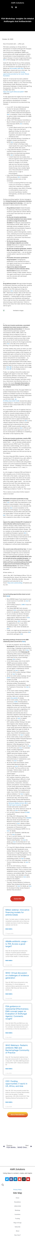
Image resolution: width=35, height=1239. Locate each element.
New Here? (17, 1235)
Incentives (17, 1214)
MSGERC (28, 818)
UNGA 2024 (17, 1206)
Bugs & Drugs (17, 1222)
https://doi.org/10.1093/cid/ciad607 (13, 91)
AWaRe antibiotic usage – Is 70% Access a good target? (16, 943)
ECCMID (27, 812)
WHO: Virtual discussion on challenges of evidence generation (17, 975)
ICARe (16, 701)
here (8, 596)
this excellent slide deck (17, 68)
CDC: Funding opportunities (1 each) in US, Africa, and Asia (16, 1083)
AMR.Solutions (17, 3)
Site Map (17, 1193)
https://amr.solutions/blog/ (14, 583)
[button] (12, 7)
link (4, 59)
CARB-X (23, 604)
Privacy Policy (17, 1189)
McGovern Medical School (16, 803)
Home (17, 1198)
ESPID (8, 677)
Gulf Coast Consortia (15, 805)
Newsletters (17, 1202)
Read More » (9, 929)
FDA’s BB (8, 367)
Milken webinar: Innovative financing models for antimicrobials (17, 912)
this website (14, 698)
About (17, 1231)
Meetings (17, 1210)
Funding (17, 1218)
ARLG (26, 803)
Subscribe (17, 1226)
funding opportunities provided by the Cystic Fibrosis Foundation (16, 73)
